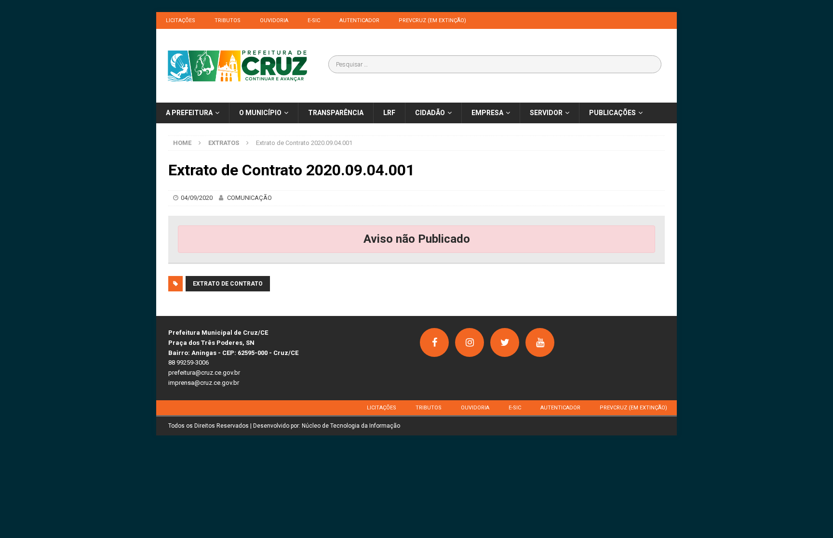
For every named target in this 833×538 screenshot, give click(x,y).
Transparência (335, 113)
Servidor (546, 113)
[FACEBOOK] (434, 342)
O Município (260, 113)
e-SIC (314, 20)
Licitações (180, 20)
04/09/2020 (197, 197)
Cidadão (430, 113)
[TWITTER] (504, 342)
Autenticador (359, 20)
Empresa (487, 113)
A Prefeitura (189, 113)
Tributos (228, 20)
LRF (389, 113)
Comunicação (249, 197)
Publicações (612, 113)
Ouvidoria (274, 20)
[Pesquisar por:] (494, 64)
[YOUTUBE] (539, 342)
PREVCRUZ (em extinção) (432, 20)
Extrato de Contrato (228, 283)
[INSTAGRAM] (469, 342)
